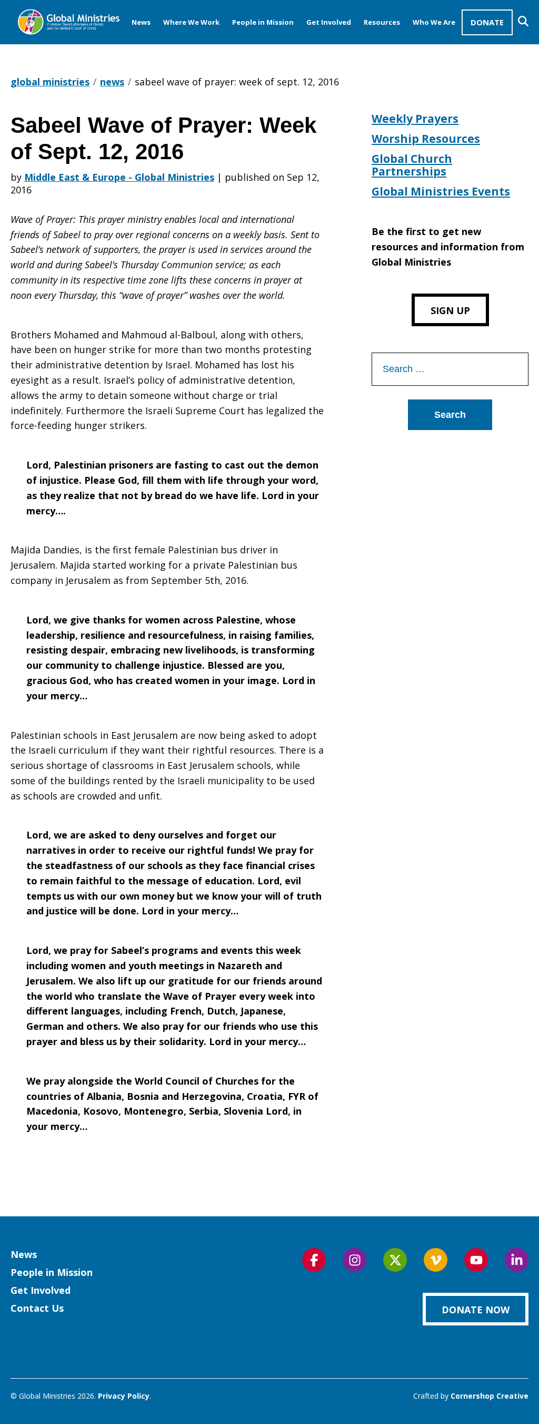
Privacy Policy (123, 1396)
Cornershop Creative (489, 1396)
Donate (487, 22)
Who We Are (434, 22)
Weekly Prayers (415, 118)
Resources (382, 22)
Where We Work (191, 22)
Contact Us (37, 1308)
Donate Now (476, 1309)
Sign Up (450, 310)
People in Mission (263, 22)
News (141, 22)
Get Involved (328, 22)
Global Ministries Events (441, 191)
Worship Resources (426, 138)
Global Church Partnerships (412, 165)
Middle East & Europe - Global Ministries (119, 177)
